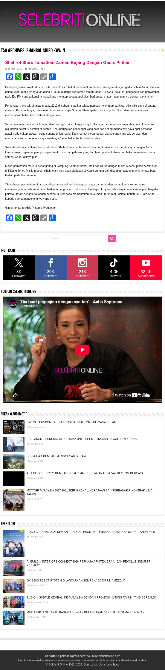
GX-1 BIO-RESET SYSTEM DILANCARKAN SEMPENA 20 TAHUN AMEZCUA (76, 580)
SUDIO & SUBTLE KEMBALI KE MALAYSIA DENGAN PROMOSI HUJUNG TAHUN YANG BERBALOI (91, 597)
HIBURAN (33, 68)
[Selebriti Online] (82, 21)
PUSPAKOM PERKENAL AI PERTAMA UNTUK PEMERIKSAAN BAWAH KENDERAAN (82, 439)
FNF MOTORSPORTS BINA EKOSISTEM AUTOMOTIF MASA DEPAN (71, 422)
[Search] (112, 238)
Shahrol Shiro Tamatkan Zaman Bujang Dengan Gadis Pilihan (68, 62)
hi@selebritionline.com (106, 656)
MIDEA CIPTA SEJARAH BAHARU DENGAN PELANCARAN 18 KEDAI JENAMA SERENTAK (86, 612)
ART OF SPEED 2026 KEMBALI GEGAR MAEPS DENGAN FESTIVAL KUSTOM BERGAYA (85, 473)
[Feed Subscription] (163, 50)
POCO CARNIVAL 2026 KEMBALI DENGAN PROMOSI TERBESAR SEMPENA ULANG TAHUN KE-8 (91, 531)
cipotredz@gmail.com (71, 656)
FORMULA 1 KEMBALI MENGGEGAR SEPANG (57, 456)
